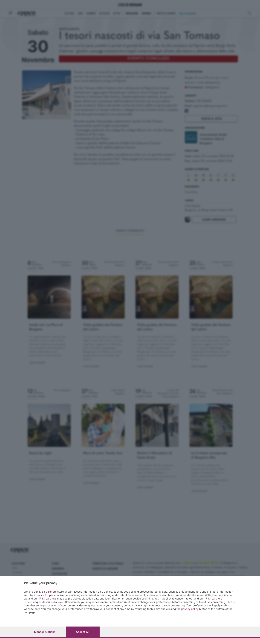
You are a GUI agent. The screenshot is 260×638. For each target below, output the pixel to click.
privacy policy (189, 609)
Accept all (82, 632)
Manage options (44, 632)
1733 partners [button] (48, 591)
